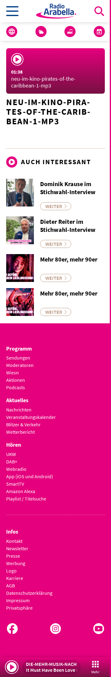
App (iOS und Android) (29, 476)
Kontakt (14, 541)
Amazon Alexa (20, 491)
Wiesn (12, 372)
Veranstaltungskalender (31, 417)
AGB (10, 585)
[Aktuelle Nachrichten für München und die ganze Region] (11, 31)
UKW (11, 454)
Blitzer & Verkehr (23, 424)
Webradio (16, 469)
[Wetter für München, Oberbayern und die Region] (41, 31)
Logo (11, 571)
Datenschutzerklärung (29, 593)
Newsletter (17, 548)
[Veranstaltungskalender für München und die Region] (99, 31)
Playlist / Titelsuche (26, 499)
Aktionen (15, 380)
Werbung (15, 563)
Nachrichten (18, 410)
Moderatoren (20, 365)
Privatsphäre (19, 608)
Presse (13, 556)
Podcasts (15, 387)
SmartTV (15, 484)
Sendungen (18, 358)
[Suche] (99, 11)
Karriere (14, 578)
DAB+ (11, 461)
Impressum (18, 600)
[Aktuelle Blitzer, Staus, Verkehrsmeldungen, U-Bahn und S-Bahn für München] (70, 31)
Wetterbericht (20, 432)
